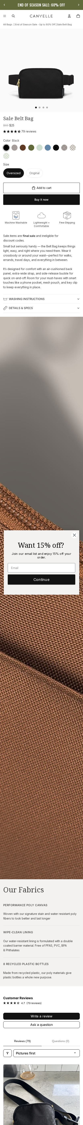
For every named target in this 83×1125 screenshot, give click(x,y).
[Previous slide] (4, 4)
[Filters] (7, 1053)
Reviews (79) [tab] (22, 1041)
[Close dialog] (74, 535)
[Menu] (4, 16)
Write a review (41, 1016)
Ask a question (41, 1025)
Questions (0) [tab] (60, 1041)
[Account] (69, 16)
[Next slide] (78, 4)
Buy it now (41, 199)
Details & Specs (21, 308)
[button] (12, 131)
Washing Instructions (27, 299)
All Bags (7, 24)
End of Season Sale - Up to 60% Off (35, 24)
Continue (41, 579)
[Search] (13, 16)
